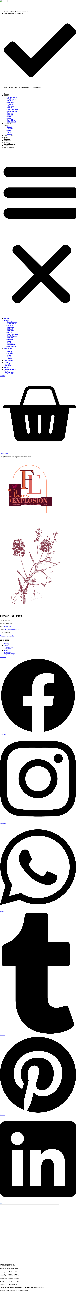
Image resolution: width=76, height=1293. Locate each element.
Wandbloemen (11, 99)
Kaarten (9, 116)
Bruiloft (6, 137)
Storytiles (10, 101)
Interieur (6, 125)
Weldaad (10, 104)
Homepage (7, 94)
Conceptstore (7, 123)
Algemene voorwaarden (7, 636)
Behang (9, 127)
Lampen (9, 130)
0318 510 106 (7, 626)
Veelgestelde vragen (9, 144)
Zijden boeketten (12, 109)
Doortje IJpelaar (12, 111)
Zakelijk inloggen (9, 147)
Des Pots (10, 115)
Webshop (6, 95)
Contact (6, 145)
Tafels (9, 132)
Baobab (9, 108)
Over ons (6, 142)
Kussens (10, 113)
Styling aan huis (8, 135)
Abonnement (7, 140)
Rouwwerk (7, 139)
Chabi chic (10, 106)
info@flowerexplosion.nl (11, 629)
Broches (10, 118)
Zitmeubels (10, 128)
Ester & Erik (11, 120)
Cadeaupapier (11, 122)
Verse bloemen (12, 97)
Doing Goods (11, 102)
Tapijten (9, 134)
